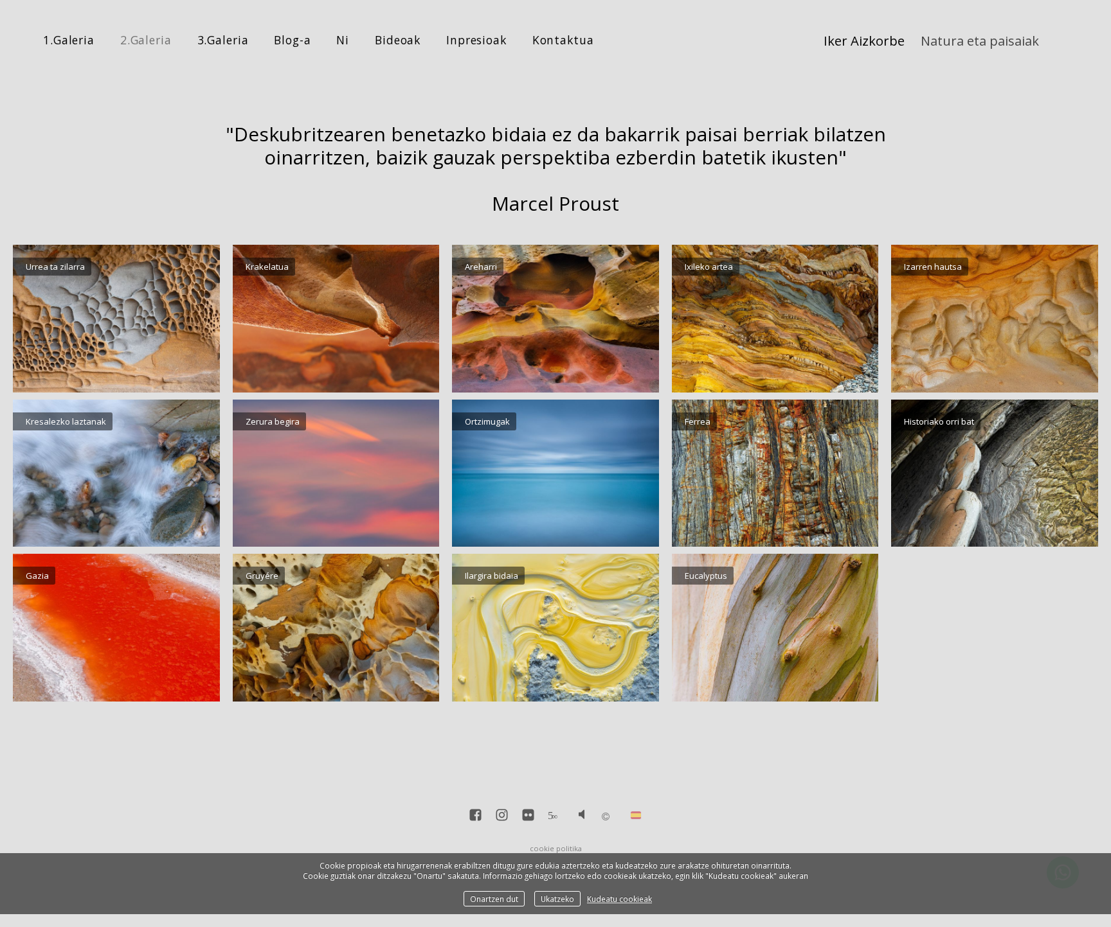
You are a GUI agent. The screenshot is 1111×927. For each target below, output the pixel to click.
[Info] (605, 817)
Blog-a (292, 40)
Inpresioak (476, 40)
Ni (342, 40)
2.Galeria (146, 40)
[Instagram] (502, 816)
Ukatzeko (557, 899)
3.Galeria (223, 40)
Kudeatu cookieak (619, 899)
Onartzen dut (494, 899)
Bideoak (397, 40)
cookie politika (556, 848)
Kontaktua (563, 40)
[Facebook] (475, 816)
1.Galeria (69, 40)
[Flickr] (528, 816)
